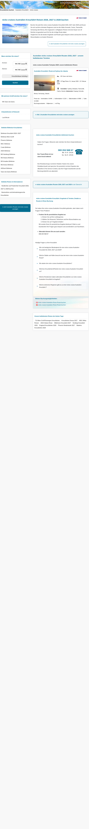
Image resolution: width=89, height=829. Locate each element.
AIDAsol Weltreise (6, 168)
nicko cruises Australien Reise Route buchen (52, 302)
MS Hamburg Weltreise (8, 154)
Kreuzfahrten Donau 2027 (69, 320)
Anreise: (5, 63)
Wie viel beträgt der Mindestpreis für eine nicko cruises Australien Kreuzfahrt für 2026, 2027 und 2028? (59, 249)
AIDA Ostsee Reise (46, 323)
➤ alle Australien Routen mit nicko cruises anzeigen (15, 208)
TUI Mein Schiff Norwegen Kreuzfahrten (47, 320)
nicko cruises (34, 10)
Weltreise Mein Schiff (7, 137)
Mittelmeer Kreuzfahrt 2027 (62, 323)
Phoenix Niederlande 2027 (66, 325)
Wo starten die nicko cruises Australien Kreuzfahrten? (55, 263)
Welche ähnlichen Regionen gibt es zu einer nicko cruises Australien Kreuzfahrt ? (60, 286)
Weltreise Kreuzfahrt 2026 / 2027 (11, 133)
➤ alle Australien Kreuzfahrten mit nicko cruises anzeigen (66, 43)
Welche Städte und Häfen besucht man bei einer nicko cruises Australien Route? (61, 257)
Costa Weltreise (6, 147)
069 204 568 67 (43, 234)
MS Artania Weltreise (7, 158)
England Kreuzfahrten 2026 (47, 325)
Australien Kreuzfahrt (21, 10)
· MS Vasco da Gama (8, 101)
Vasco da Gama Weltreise (9, 172)
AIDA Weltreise (5, 151)
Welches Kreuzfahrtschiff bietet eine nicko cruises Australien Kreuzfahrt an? (61, 270)
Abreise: (5, 69)
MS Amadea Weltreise (8, 161)
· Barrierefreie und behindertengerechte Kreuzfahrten (13, 194)
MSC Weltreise (5, 144)
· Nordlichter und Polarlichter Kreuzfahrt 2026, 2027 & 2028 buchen (15, 187)
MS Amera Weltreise (7, 165)
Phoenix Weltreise (6, 140)
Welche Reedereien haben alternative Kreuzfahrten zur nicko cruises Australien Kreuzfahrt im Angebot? (60, 278)
